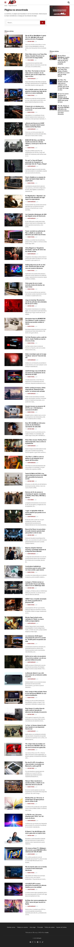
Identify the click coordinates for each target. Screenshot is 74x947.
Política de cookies (50, 927)
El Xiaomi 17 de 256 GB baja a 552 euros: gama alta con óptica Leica (35, 832)
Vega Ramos (31, 60)
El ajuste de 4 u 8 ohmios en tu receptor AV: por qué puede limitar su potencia (35, 108)
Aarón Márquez (32, 78)
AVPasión (39, 938)
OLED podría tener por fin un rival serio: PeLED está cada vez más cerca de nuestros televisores (35, 266)
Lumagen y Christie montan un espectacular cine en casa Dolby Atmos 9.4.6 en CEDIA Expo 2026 (35, 583)
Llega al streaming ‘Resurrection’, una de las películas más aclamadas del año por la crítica (36, 301)
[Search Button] (42, 22)
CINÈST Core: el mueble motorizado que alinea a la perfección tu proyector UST (35, 600)
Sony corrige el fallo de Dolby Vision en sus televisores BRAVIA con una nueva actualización (36, 693)
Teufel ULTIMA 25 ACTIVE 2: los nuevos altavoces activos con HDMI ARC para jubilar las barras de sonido (36, 476)
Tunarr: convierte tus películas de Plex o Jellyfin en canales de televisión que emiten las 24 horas (35, 232)
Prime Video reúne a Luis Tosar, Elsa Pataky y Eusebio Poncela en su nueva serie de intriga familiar (36, 55)
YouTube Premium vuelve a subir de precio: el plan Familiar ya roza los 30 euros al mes (35, 339)
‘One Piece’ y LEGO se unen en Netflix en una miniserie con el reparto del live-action (34, 458)
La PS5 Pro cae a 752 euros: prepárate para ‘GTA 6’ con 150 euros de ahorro (34, 816)
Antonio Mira (31, 41)
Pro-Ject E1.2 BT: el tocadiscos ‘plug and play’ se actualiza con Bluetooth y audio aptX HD (34, 764)
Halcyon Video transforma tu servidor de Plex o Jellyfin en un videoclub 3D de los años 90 (34, 782)
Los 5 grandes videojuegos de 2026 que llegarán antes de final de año (35, 215)
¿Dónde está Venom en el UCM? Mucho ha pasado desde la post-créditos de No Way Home (35, 125)
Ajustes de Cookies (61, 927)
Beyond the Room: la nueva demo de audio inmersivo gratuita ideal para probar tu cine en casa (35, 531)
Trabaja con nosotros (22, 927)
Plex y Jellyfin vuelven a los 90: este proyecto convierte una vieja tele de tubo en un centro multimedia (36, 91)
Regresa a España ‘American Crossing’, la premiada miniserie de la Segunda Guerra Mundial (35, 549)
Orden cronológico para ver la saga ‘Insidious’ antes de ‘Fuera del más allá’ (35, 355)
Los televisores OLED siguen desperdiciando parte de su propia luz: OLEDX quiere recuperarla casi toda (35, 638)
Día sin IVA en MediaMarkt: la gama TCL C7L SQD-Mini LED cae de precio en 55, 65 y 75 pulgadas (35, 37)
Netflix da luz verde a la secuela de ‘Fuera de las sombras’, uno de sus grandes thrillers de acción (35, 658)
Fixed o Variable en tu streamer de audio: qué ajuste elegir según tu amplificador (35, 179)
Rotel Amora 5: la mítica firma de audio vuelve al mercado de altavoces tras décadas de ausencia (35, 710)
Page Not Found (13, 5)
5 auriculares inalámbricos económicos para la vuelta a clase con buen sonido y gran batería (35, 568)
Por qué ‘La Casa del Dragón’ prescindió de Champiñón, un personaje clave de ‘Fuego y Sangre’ (36, 162)
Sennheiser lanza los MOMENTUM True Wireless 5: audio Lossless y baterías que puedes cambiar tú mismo (35, 321)
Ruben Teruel (31, 95)
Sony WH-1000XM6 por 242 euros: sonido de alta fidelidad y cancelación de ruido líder (35, 424)
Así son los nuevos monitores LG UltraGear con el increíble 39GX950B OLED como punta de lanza (63, 98)
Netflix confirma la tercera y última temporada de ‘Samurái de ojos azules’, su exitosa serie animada (35, 389)
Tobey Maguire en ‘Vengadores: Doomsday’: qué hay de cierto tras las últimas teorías (35, 249)
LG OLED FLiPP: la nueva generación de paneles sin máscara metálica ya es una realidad (35, 885)
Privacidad (40, 927)
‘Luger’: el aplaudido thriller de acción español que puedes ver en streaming (35, 512)
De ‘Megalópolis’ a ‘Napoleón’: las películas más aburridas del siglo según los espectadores (35, 197)
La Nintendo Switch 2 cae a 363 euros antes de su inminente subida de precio (36, 674)
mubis (46, 932)
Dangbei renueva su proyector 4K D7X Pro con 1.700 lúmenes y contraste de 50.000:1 (35, 408)
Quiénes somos (11, 927)
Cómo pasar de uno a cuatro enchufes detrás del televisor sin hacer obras (35, 285)
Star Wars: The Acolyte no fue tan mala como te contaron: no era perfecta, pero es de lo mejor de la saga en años (35, 73)
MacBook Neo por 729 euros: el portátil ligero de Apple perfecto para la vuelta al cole (34, 799)
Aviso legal (32, 927)
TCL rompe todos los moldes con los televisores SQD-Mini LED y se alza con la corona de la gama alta (35, 745)
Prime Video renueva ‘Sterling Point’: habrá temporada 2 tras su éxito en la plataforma (36, 441)
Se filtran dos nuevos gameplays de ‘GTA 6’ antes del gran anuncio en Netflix (35, 902)
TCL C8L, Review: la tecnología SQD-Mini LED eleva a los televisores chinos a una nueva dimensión (63, 110)
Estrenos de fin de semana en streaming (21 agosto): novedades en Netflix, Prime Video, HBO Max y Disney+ (35, 494)
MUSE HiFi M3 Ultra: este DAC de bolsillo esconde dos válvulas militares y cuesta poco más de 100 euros (35, 142)
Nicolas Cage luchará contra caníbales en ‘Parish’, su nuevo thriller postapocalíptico (34, 619)
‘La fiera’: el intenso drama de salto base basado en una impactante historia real (35, 727)
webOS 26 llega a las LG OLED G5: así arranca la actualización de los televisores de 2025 (35, 372)
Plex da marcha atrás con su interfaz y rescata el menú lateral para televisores (36, 868)
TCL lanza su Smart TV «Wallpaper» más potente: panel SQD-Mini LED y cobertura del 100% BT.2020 (35, 850)
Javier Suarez (31, 749)
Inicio (6, 5)
